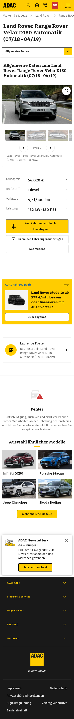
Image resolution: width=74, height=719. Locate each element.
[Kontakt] (45, 5)
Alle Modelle (37, 249)
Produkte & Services (18, 596)
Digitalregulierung (19, 703)
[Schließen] (66, 541)
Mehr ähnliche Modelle (37, 514)
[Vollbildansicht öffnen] (66, 91)
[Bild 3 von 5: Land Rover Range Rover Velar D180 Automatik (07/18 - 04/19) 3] (58, 135)
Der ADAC (12, 624)
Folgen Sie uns (15, 610)
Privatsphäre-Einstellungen (25, 696)
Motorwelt (13, 638)
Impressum (14, 688)
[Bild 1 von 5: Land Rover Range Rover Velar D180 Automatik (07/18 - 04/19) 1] (15, 135)
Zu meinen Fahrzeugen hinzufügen (40, 239)
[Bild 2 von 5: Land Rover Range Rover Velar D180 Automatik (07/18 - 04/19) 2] (36, 135)
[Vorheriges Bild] (23, 148)
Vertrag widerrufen (54, 703)
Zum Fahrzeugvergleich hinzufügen (40, 226)
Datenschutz (58, 688)
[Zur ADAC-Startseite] (9, 5)
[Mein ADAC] (37, 5)
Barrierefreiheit (17, 710)
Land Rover (43, 15)
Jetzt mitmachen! (35, 567)
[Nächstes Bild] (50, 148)
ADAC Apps (13, 582)
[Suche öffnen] (28, 5)
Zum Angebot (37, 317)
